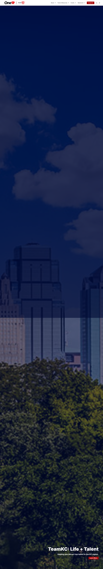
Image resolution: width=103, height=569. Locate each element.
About (52, 2)
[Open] (96, 3)
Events (72, 2)
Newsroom (81, 2)
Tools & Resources (62, 2)
